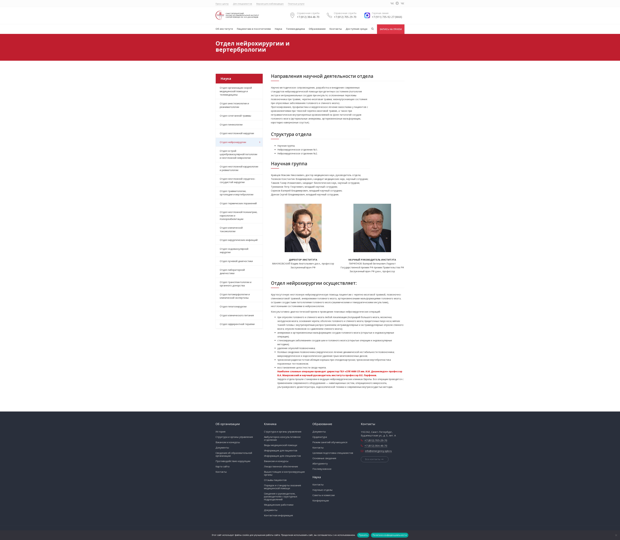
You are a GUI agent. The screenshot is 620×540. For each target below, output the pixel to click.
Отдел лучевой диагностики (236, 261)
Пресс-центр (222, 3)
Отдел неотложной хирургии (237, 133)
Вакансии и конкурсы (228, 442)
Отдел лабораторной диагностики (232, 271)
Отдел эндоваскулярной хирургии (234, 250)
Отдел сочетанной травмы (235, 115)
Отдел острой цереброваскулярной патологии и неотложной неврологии (238, 154)
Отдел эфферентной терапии (237, 324)
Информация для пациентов (280, 450)
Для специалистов (242, 3)
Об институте (224, 28)
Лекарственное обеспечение (281, 466)
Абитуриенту (320, 463)
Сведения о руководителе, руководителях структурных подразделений (280, 496)
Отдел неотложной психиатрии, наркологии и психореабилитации (238, 215)
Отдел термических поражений (238, 203)
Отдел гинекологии (231, 124)
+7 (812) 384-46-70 (308, 17)
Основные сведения (324, 458)
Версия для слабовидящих (270, 3)
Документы (222, 447)
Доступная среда (356, 28)
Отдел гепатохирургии (233, 306)
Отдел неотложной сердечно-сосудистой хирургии (237, 180)
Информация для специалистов (282, 455)
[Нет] (616, 535)
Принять (363, 535)
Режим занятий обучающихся (329, 442)
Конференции (320, 500)
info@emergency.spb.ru (378, 451)
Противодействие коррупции (233, 461)
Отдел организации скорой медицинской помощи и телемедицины (236, 91)
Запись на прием (391, 29)
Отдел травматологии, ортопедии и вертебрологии (236, 192)
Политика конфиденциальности (389, 535)
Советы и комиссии (323, 495)
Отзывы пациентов (275, 480)
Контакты (336, 28)
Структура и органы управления (234, 436)
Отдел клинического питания (237, 315)
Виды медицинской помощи (280, 445)
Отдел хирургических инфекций (239, 240)
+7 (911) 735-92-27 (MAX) (387, 17)
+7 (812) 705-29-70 (345, 17)
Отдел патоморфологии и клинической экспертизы (235, 296)
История (220, 431)
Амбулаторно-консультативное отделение (282, 438)
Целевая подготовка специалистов (332, 452)
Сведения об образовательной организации (234, 454)
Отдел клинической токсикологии (231, 229)
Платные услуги (296, 3)
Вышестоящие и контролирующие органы (284, 473)
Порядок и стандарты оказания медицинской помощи (282, 487)
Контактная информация (278, 515)
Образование (317, 28)
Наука (278, 28)
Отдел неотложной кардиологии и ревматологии (239, 168)
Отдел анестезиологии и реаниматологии (234, 105)
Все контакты (372, 459)
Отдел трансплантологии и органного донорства (235, 283)
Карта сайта (222, 466)
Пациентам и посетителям (254, 28)
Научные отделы (322, 489)
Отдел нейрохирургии (233, 142)
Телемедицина (295, 28)
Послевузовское (321, 468)
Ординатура (319, 436)
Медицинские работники (278, 504)
